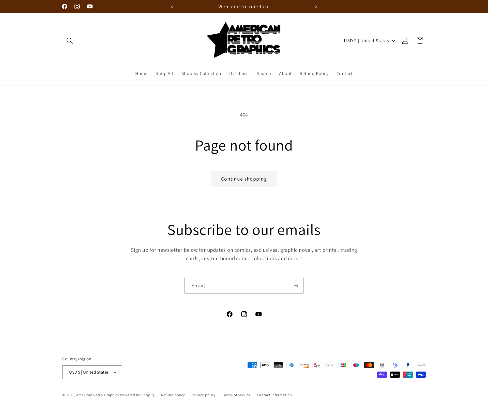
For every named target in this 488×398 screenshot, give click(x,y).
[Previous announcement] (172, 6)
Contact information (274, 394)
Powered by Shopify (137, 394)
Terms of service (236, 394)
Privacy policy (204, 394)
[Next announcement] (316, 6)
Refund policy (173, 394)
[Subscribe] (296, 285)
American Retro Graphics (97, 394)
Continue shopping (244, 178)
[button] (69, 40)
